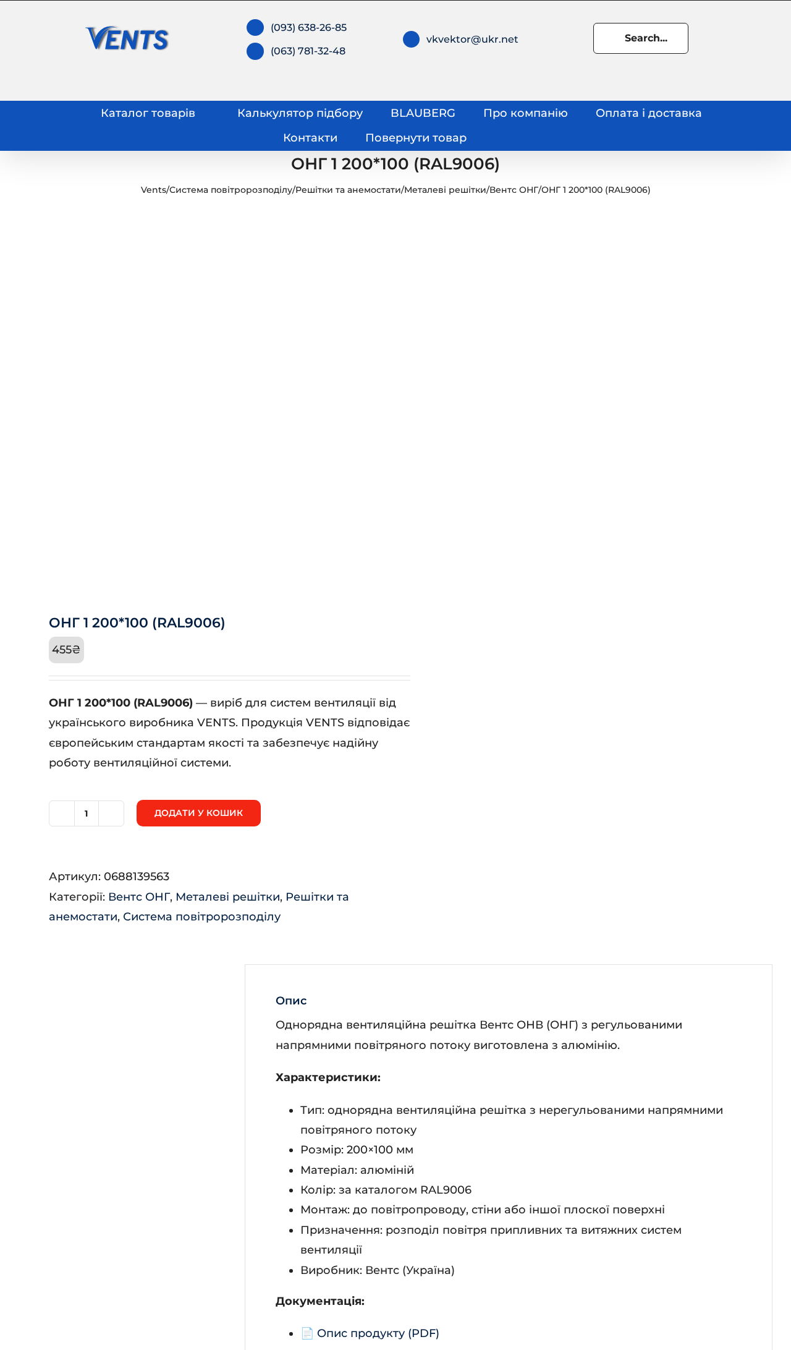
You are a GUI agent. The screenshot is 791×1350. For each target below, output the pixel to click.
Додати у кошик (198, 812)
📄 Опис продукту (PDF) (369, 1333)
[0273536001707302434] (200, 403)
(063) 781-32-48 (308, 51)
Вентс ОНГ (513, 189)
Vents (153, 189)
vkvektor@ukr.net (472, 39)
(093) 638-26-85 (309, 27)
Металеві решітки (445, 189)
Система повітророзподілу (230, 189)
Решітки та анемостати (348, 189)
